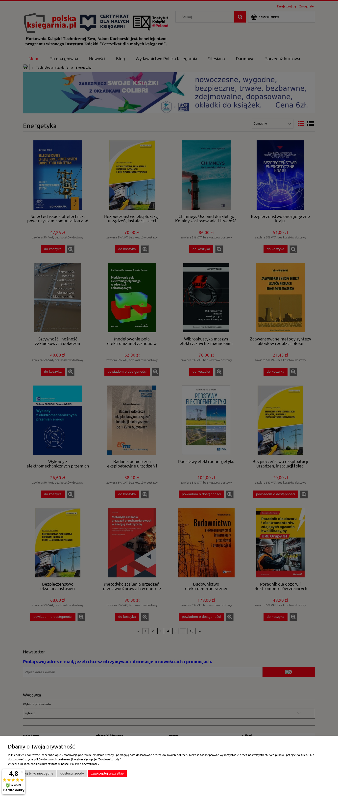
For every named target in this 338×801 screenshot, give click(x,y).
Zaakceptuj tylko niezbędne (32, 773)
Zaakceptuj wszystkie (107, 773)
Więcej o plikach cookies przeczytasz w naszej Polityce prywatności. (53, 764)
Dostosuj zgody (72, 773)
